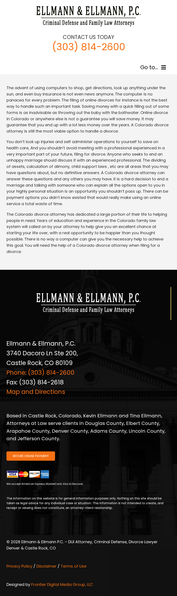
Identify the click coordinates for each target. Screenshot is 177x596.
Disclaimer (46, 566)
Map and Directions (35, 392)
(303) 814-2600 (88, 46)
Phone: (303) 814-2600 (40, 372)
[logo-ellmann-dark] (88, 6)
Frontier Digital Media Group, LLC (62, 584)
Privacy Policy (19, 566)
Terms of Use (73, 566)
